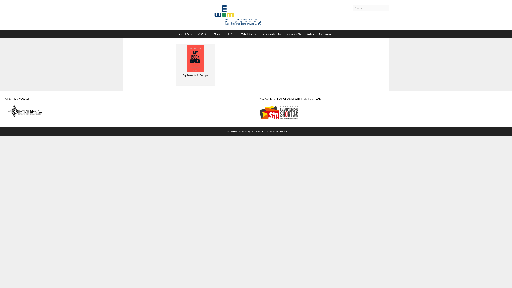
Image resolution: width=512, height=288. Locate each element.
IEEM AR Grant (247, 34)
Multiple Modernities (271, 34)
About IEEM (184, 34)
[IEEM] (237, 15)
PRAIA (217, 34)
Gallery (310, 34)
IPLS (230, 34)
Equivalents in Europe (195, 75)
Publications (325, 34)
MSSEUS (201, 34)
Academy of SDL (294, 34)
